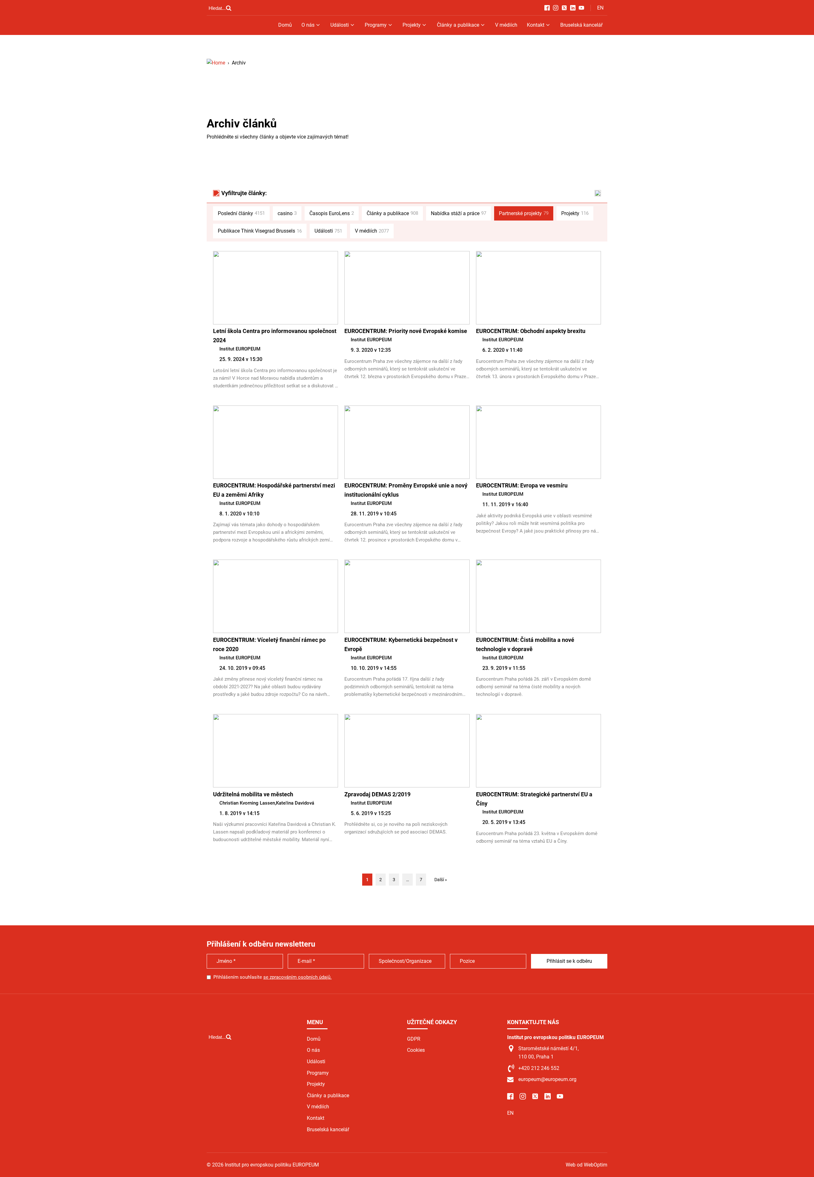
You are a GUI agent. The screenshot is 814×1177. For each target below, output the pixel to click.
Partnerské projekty (523, 213)
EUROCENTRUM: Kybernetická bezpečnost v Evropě (401, 644)
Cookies (416, 1050)
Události (339, 25)
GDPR (413, 1039)
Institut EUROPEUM (239, 349)
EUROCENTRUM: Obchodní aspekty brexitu (530, 331)
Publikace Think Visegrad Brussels (260, 231)
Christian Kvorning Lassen (247, 803)
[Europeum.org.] (216, 63)
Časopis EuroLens (331, 213)
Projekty (412, 25)
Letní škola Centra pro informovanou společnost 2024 (274, 336)
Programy (376, 25)
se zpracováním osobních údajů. (297, 977)
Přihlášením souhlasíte (272, 977)
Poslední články (241, 213)
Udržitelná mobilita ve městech (253, 794)
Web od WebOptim (586, 1165)
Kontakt (535, 25)
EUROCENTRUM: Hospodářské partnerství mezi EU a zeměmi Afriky (274, 490)
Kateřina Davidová (295, 803)
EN (600, 8)
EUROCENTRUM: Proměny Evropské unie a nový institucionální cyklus (405, 490)
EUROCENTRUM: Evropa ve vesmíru (522, 485)
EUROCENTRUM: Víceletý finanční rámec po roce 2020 (269, 644)
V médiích (506, 25)
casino (287, 213)
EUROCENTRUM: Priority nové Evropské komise (405, 331)
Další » (440, 879)
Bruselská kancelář (581, 25)
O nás (307, 25)
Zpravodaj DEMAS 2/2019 (377, 794)
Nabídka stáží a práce (458, 213)
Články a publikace (458, 25)
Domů (285, 25)
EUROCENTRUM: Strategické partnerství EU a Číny (534, 799)
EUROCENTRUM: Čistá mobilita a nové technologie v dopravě (525, 644)
